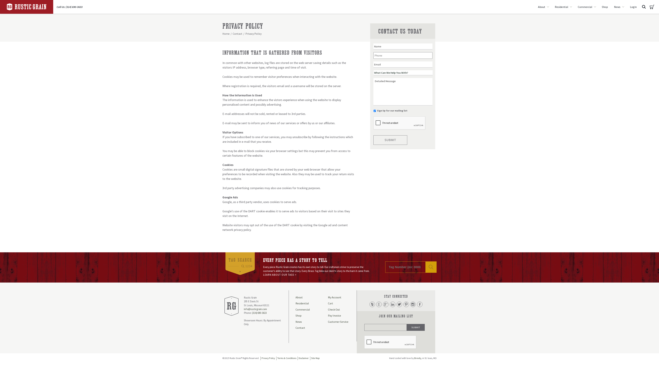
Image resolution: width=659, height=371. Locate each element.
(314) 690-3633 (259, 312)
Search (644, 7)
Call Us (70, 7)
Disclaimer (304, 358)
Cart (652, 7)
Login (633, 7)
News (617, 7)
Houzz (372, 304)
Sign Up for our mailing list (392, 110)
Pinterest (406, 304)
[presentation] (399, 123)
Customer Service (338, 321)
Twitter (399, 304)
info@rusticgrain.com (255, 309)
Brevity (417, 358)
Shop (605, 7)
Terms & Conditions (286, 358)
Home (226, 33)
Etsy (379, 304)
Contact (237, 33)
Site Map (315, 358)
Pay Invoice (334, 315)
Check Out (334, 309)
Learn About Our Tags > (279, 274)
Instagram (413, 304)
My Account (334, 297)
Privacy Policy (268, 358)
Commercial (585, 7)
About (541, 7)
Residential (561, 7)
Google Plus (386, 304)
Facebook (420, 304)
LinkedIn (392, 304)
